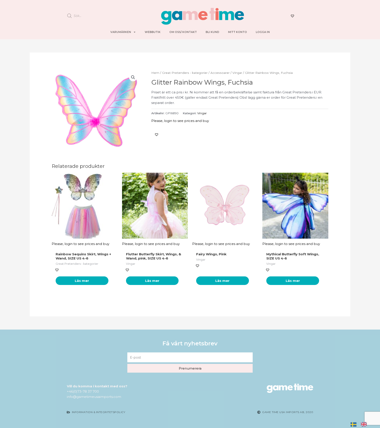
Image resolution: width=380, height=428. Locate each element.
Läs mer (82, 281)
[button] (157, 134)
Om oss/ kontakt (183, 32)
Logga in (263, 32)
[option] (365, 424)
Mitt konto (237, 32)
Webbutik (153, 32)
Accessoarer (220, 72)
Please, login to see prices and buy (180, 121)
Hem (155, 72)
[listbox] (361, 424)
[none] (355, 424)
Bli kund (212, 32)
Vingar (237, 72)
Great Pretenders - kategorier (185, 72)
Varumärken (120, 32)
